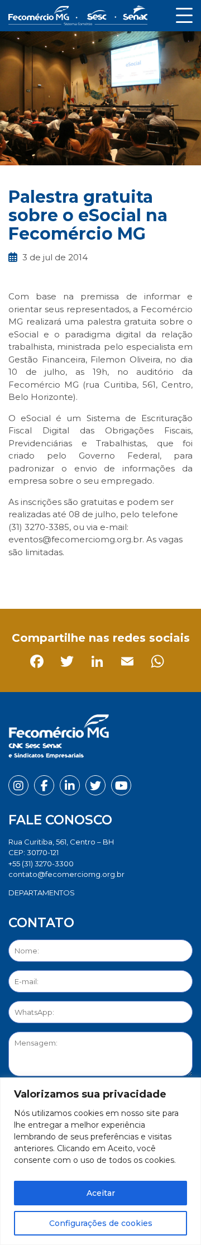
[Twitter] (49, 576)
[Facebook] (19, 576)
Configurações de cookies (100, 1223)
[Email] (110, 576)
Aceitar (101, 1193)
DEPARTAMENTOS (41, 892)
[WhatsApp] (140, 576)
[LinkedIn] (79, 576)
